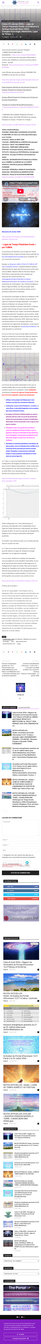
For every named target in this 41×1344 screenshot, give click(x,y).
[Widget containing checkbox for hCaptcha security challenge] (16, 864)
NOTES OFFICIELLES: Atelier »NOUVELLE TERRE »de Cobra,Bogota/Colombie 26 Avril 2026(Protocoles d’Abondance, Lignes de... (26, 1244)
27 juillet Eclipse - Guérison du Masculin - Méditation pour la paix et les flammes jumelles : (19, 639)
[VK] (30, 44)
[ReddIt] (21, 44)
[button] (38, 2)
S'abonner (35, 898)
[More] (35, 44)
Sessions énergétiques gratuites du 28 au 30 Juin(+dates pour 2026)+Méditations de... (26, 1204)
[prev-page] (3, 811)
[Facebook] (4, 44)
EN (24, 1317)
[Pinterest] (12, 44)
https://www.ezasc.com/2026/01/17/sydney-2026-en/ (20, 581)
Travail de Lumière (24, 21)
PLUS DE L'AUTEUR (24, 707)
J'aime (36, 886)
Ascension (9, 7)
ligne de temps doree (21, 641)
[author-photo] (20, 692)
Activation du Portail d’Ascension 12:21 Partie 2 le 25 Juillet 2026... (20, 1057)
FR (19, 1317)
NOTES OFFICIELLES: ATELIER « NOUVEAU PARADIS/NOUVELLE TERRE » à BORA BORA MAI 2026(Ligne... (18, 1117)
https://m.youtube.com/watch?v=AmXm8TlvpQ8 (18, 177)
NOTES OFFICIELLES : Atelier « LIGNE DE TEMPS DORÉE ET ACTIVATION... (20, 1086)
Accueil (3, 7)
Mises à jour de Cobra (14, 21)
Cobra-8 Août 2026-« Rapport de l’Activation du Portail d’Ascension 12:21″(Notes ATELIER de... (18, 964)
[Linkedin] (26, 44)
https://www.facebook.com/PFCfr (13, 92)
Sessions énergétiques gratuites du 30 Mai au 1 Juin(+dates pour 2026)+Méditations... (26, 1223)
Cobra (12, 641)
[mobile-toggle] (3, 2)
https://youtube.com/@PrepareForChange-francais (19, 125)
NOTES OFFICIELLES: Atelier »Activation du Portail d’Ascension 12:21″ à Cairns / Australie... (21, 995)
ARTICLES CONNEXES (9, 707)
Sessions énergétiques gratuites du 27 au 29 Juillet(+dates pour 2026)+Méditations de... (20, 1027)
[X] (8, 44)
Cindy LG (6, 37)
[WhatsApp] (17, 44)
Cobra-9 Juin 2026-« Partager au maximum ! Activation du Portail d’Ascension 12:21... (24, 1214)
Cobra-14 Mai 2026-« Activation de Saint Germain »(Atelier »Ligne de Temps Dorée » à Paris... (25, 1233)
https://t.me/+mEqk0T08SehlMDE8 (24, 55)
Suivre (36, 890)
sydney (19, 643)
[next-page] (6, 811)
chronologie (6, 641)
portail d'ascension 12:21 (9, 643)
